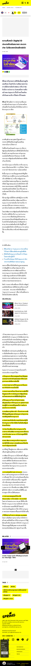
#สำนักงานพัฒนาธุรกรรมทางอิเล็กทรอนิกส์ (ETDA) (14, 591)
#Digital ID (6, 595)
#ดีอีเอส (5, 587)
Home (3, 7)
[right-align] (25, 3)
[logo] (5, 3)
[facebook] (5, 72)
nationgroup (20, 647)
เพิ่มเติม (5, 649)
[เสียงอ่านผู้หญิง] (13, 12)
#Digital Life (16, 595)
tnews (18, 654)
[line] (9, 72)
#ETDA (13, 587)
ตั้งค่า (4, 656)
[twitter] (7, 72)
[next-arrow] (28, 548)
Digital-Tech (10, 7)
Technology (18, 7)
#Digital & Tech (8, 599)
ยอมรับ (4, 652)
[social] (13, 639)
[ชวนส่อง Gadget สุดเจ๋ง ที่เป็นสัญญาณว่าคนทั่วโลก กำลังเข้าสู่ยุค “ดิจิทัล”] (15, 546)
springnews (19, 651)
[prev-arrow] (3, 548)
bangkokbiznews (21, 649)
